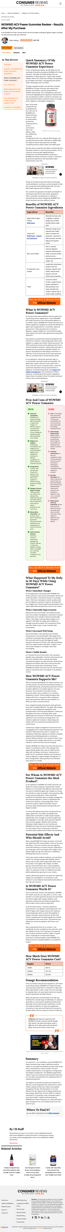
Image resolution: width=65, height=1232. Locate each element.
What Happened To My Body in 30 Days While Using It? (12, 91)
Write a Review (6, 48)
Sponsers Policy (21, 1212)
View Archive (14, 1143)
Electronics (5, 1200)
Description (6, 52)
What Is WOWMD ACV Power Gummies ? (12, 79)
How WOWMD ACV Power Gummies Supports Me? (11, 100)
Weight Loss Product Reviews (30, 13)
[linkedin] (42, 1217)
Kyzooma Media (39, 1228)
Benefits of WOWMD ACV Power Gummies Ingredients (13, 71)
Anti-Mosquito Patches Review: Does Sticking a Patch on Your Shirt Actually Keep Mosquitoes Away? (32, 1172)
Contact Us (5, 1213)
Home (3, 13)
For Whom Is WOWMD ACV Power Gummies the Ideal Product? (13, 109)
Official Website (46, 302)
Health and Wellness (13, 13)
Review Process (6, 1206)
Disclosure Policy (21, 1219)
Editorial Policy (21, 1216)
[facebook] (32, 1217)
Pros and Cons (9, 85)
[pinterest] (39, 1217)
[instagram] (36, 1217)
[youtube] (48, 1217)
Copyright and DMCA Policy (23, 1205)
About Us (4, 1210)
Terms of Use (20, 1209)
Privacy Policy (20, 1222)
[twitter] (45, 1217)
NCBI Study (31, 223)
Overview (7, 64)
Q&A (24, 52)
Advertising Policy (22, 1200)
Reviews (17, 52)
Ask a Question (18, 48)
